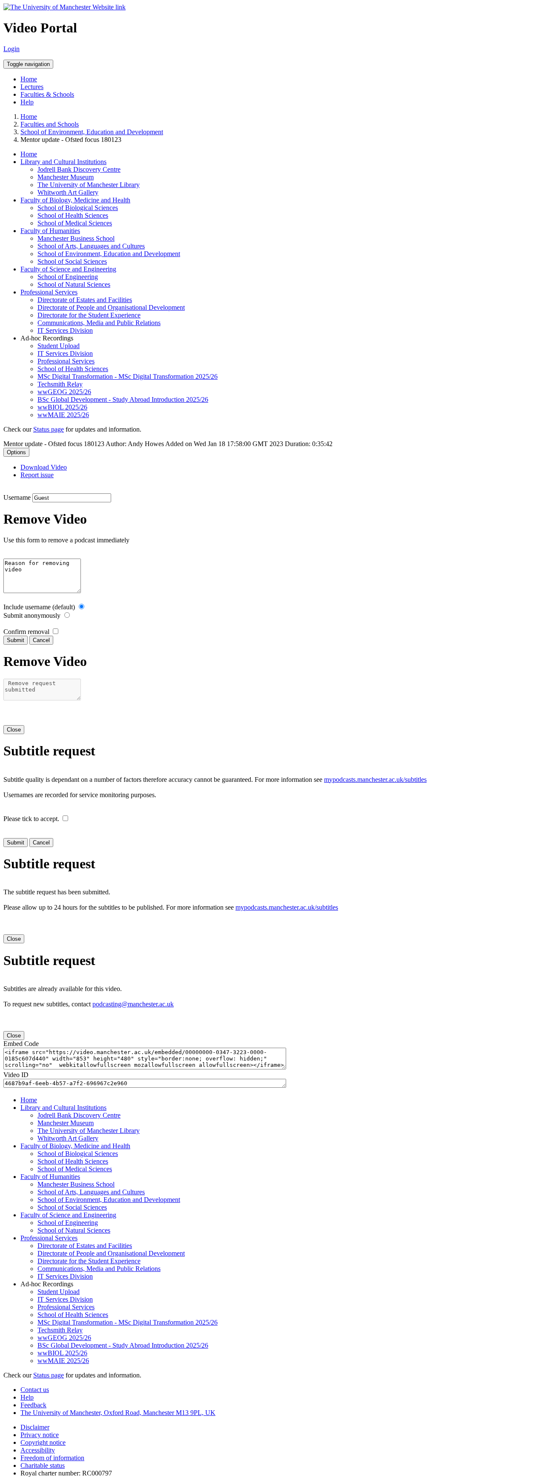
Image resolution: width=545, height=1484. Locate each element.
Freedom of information (52, 1457)
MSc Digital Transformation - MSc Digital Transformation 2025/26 (127, 376)
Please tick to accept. (31, 818)
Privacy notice (39, 1434)
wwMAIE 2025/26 (63, 414)
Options (16, 452)
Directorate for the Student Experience (89, 315)
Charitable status (42, 1465)
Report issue (37, 474)
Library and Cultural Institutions (63, 161)
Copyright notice (43, 1442)
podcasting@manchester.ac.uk (133, 1004)
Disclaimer (34, 1427)
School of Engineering (67, 276)
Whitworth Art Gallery (67, 192)
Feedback (33, 1405)
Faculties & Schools (47, 94)
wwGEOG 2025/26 (64, 391)
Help (27, 102)
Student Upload (58, 345)
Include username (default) (39, 607)
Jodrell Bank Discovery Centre (78, 169)
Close (14, 729)
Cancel (41, 640)
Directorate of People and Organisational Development (111, 307)
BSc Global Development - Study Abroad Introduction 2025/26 (122, 399)
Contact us (34, 1389)
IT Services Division (65, 330)
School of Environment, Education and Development (91, 131)
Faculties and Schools (49, 124)
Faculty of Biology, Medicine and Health (75, 200)
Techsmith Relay (60, 384)
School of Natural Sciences (73, 284)
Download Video (43, 467)
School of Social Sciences (72, 261)
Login (11, 48)
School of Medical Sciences (74, 223)
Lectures (31, 86)
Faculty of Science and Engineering (68, 269)
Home (28, 79)
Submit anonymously (31, 615)
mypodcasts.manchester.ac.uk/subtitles (375, 779)
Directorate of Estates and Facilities (84, 299)
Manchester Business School (76, 238)
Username (17, 497)
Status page (48, 429)
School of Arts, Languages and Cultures (91, 246)
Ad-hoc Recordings (46, 338)
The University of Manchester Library (88, 184)
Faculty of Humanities (50, 230)
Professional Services (48, 292)
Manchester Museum (65, 177)
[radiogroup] (81, 606)
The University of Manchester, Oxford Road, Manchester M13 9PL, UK (117, 1412)
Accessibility (37, 1450)
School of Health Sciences (72, 215)
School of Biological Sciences (77, 207)
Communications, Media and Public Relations (99, 322)
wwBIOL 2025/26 (62, 407)
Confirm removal (26, 631)
